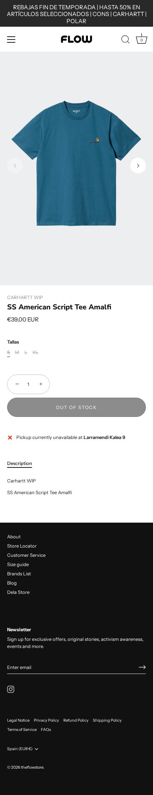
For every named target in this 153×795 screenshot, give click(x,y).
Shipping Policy (107, 720)
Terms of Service (22, 729)
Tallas (13, 342)
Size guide (18, 564)
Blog (12, 583)
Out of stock (76, 407)
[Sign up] (142, 667)
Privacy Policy (46, 720)
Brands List (19, 573)
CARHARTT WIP (25, 297)
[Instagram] (10, 688)
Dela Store (18, 592)
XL (35, 352)
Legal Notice (18, 720)
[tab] (23, 463)
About (14, 536)
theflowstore (32, 767)
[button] (15, 165)
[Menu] (11, 39)
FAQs (46, 729)
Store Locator (22, 546)
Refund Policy (76, 720)
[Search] (125, 40)
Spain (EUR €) (19, 749)
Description (19, 463)
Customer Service (26, 555)
